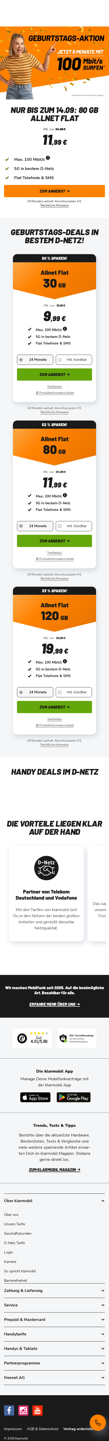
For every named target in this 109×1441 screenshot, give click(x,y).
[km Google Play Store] (74, 1097)
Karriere (10, 1261)
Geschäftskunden (17, 1233)
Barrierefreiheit (15, 1280)
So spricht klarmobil (20, 1271)
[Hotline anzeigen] (98, 1423)
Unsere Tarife (14, 1224)
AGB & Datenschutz (43, 1428)
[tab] (54, 1291)
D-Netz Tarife (14, 1243)
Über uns (11, 1214)
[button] (29, 159)
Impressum (13, 1428)
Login (8, 1252)
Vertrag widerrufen (79, 1428)
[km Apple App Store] (35, 1097)
